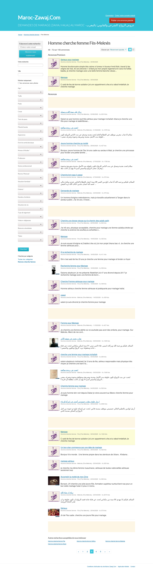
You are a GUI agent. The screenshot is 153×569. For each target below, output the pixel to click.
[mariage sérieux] (53, 465)
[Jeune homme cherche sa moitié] (53, 147)
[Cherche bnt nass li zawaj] (53, 179)
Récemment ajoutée (117, 50)
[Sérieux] (53, 512)
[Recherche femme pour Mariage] (53, 270)
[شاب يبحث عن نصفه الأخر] (53, 343)
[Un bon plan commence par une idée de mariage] (53, 451)
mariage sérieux (67, 461)
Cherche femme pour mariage (73, 385)
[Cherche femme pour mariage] (53, 390)
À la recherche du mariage (72, 252)
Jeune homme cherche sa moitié (74, 143)
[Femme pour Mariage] (53, 327)
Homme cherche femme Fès (56, 541)
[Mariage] (53, 81)
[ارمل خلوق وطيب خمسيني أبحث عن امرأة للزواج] (53, 406)
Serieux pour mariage (70, 59)
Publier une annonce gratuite (122, 20)
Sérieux (64, 508)
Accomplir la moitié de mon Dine (74, 476)
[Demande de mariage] (53, 195)
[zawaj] (53, 299)
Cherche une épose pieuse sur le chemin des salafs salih (85, 220)
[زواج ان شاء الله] (53, 496)
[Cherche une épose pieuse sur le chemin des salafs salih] (53, 225)
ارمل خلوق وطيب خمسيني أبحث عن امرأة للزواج (80, 401)
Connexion (110, 15)
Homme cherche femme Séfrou (86, 541)
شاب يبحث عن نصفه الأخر (71, 338)
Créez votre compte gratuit (125, 15)
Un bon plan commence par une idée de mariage (81, 447)
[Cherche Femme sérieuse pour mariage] (53, 285)
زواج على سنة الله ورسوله (71, 111)
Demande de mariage (70, 190)
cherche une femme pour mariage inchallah (79, 354)
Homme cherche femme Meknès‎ (115, 541)
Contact (133, 566)
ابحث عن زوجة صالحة (69, 127)
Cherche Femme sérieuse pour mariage (77, 281)
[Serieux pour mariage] (53, 64)
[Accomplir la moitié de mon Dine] (53, 481)
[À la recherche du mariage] (53, 256)
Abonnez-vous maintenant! (30, 53)
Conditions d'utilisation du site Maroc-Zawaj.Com (101, 566)
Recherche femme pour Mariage (74, 265)
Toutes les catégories (25, 259)
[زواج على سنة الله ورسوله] (53, 116)
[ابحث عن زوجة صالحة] (53, 132)
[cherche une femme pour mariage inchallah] (53, 358)
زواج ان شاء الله (67, 492)
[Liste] (130, 49)
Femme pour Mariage (70, 323)
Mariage (64, 77)
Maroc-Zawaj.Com (39, 17)
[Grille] (133, 49)
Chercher (23, 249)
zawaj (63, 295)
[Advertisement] (76, 6)
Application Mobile (123, 566)
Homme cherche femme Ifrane (57, 544)
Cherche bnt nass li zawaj (71, 174)
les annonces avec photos (29, 83)
